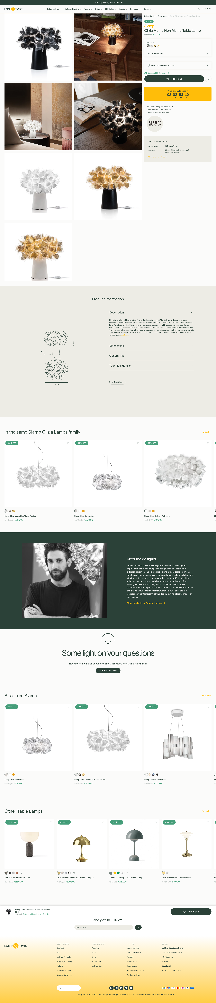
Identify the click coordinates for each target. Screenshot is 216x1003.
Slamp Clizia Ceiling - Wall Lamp (157, 516)
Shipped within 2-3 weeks (39, 914)
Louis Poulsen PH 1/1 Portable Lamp (176, 878)
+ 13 (126, 873)
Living (97, 9)
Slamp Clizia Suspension (84, 516)
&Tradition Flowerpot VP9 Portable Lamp (126, 878)
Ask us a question (108, 670)
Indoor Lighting (53, 9)
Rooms (87, 9)
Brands (122, 9)
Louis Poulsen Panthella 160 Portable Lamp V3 (75, 878)
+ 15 (73, 873)
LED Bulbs (109, 9)
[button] (38, 47)
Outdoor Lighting (72, 9)
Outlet (146, 9)
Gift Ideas (134, 9)
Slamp (149, 26)
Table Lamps (162, 16)
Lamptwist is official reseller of (158, 113)
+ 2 (20, 873)
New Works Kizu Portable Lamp (17, 878)
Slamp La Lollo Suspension (155, 780)
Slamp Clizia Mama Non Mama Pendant (20, 516)
